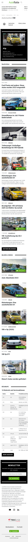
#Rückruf (10, 203)
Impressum (7, 536)
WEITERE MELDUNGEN (9, 249)
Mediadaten (10, 527)
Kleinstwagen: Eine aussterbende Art (9, 177)
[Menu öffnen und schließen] (3, 2)
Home (3, 15)
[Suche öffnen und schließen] (21, 2)
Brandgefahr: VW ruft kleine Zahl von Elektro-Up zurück (12, 207)
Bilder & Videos (22, 23)
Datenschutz (18, 536)
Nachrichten (11, 23)
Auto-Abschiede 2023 (10, 278)
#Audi (9, 376)
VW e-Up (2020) (8, 329)
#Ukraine (10, 142)
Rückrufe (10, 25)
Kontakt (19, 527)
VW (14, 15)
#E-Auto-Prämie (12, 112)
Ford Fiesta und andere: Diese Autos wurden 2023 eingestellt (13, 86)
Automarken (9, 15)
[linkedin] (18, 509)
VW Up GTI (6, 354)
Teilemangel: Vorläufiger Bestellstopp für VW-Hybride (12, 147)
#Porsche (10, 275)
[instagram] (14, 509)
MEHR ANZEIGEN (8, 454)
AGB (13, 536)
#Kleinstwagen (12, 173)
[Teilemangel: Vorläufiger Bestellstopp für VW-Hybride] (14, 134)
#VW (9, 351)
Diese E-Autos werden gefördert (14, 379)
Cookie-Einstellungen (14, 538)
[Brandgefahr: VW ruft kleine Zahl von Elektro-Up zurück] (14, 194)
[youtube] (10, 509)
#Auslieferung (11, 233)
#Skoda (10, 299)
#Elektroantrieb (12, 326)
